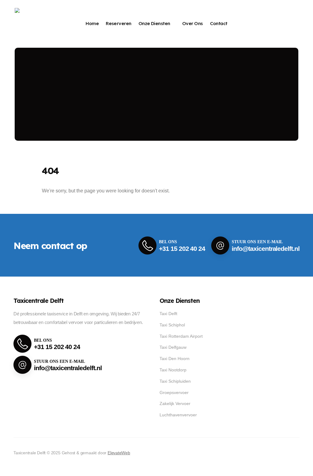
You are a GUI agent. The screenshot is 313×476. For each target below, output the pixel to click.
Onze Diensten (154, 23)
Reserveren (118, 23)
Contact (218, 23)
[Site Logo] (35, 23)
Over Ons (192, 23)
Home (92, 23)
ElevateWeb (119, 452)
